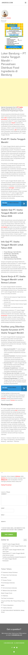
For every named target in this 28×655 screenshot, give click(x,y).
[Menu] (25, 3)
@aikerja (17, 476)
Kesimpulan (6, 561)
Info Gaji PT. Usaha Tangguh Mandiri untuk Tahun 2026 (13, 550)
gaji (16, 129)
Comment (4, 494)
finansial (12, 400)
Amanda (8, 18)
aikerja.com (4, 480)
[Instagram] (16, 647)
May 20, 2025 (3, 20)
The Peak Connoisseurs (7, 598)
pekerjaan (3, 398)
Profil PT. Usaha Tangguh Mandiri (11, 544)
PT (18, 107)
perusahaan (4, 119)
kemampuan (4, 315)
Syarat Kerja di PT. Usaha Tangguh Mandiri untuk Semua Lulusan (13, 554)
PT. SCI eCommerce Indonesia (9, 588)
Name (3, 508)
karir (6, 117)
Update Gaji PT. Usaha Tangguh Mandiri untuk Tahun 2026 (14, 547)
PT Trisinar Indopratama (7, 605)
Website (3, 521)
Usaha (21, 107)
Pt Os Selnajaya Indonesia (8, 583)
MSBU (2, 585)
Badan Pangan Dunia (6, 593)
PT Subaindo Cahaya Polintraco (9, 572)
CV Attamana (4, 595)
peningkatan (4, 227)
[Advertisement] (14, 92)
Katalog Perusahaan (6, 485)
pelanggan (11, 188)
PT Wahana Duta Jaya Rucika (8, 590)
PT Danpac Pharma (6, 580)
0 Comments (3, 21)
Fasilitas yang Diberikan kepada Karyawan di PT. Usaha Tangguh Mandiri (14, 558)
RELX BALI (4, 577)
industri (13, 123)
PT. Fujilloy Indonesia (6, 608)
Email (3, 514)
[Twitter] (14, 647)
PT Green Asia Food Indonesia (9, 575)
